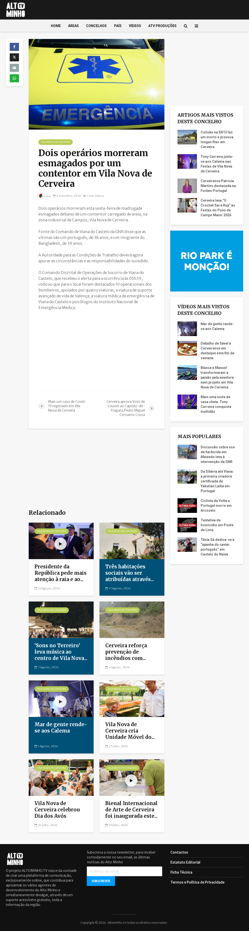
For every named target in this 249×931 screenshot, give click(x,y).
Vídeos (135, 26)
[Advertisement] (96, 350)
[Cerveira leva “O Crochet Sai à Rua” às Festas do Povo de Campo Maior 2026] (187, 205)
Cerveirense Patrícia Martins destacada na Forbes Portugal (218, 186)
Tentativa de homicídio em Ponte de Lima (217, 525)
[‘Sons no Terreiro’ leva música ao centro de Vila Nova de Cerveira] (61, 619)
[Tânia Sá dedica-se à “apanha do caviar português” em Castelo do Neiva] (187, 544)
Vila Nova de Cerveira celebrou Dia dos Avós (57, 809)
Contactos (179, 852)
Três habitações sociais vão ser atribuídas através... (129, 573)
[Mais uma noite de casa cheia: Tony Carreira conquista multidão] (187, 402)
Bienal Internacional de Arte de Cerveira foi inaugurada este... (131, 809)
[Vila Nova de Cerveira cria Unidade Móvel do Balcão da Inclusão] (131, 698)
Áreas (73, 26)
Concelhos (96, 26)
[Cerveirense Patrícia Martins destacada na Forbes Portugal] (187, 186)
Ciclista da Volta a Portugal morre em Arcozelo (216, 505)
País (118, 26)
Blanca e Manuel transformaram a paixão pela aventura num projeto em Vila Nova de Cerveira (217, 377)
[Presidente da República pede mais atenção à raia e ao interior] (61, 540)
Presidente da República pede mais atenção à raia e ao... (61, 573)
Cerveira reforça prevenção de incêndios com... (126, 651)
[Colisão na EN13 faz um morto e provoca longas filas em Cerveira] (187, 137)
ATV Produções (162, 26)
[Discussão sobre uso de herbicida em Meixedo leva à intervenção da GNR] (187, 452)
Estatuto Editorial (185, 862)
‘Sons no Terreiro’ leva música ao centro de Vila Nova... (61, 651)
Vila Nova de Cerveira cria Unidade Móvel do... (130, 730)
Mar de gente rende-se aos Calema (61, 727)
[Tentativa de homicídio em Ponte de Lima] (187, 525)
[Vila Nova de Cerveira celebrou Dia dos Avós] (61, 777)
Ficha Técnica (181, 872)
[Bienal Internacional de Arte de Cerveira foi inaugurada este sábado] (131, 777)
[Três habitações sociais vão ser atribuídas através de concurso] (131, 540)
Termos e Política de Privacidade (197, 882)
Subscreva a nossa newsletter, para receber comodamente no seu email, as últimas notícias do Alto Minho (121, 857)
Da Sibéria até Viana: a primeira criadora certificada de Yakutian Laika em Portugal (217, 481)
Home (56, 26)
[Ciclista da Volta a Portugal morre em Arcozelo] (187, 505)
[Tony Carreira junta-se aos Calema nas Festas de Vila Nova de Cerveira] (187, 161)
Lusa (47, 196)
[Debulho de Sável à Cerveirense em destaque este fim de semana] (187, 348)
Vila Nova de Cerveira (55, 142)
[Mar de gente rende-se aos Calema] (61, 698)
